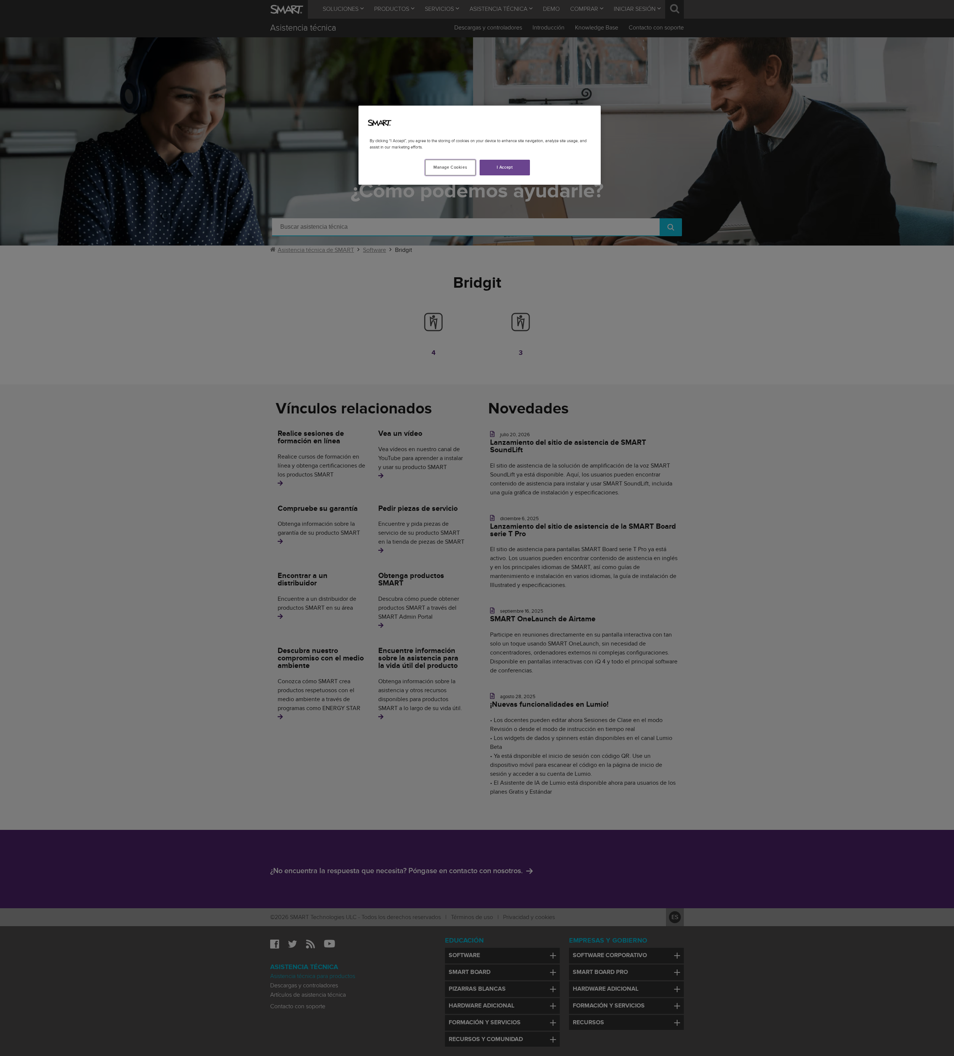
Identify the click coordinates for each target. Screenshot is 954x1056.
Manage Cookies (450, 167)
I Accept (505, 167)
